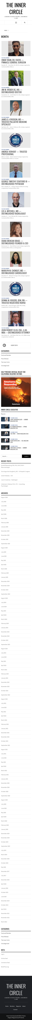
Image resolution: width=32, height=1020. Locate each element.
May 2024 (3, 611)
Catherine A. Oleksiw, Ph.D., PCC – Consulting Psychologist (13, 485)
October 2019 (4, 842)
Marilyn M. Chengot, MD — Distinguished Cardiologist (14, 272)
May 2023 (3, 661)
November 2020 (5, 787)
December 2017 (5, 871)
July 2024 (3, 602)
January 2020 (4, 829)
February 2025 (5, 573)
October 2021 (4, 741)
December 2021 (5, 733)
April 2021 (3, 766)
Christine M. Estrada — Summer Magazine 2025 (18, 448)
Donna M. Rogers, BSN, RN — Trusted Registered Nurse (14, 301)
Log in (2, 954)
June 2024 (3, 606)
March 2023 (4, 670)
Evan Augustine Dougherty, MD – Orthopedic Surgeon (15, 471)
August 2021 (4, 749)
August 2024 (4, 598)
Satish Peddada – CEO (7, 476)
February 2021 (5, 775)
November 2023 (5, 636)
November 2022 (5, 686)
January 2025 (4, 577)
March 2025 (4, 569)
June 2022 (3, 707)
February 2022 (5, 724)
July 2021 (3, 754)
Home (6, 1006)
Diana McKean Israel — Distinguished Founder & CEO (14, 242)
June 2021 (3, 758)
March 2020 (4, 821)
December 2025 (5, 531)
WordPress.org (5, 967)
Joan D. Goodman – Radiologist (9, 480)
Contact (15, 1009)
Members (12, 1006)
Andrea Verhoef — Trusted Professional (14, 153)
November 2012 (5, 917)
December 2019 (5, 833)
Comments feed (5, 962)
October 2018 (4, 863)
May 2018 (3, 867)
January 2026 (4, 527)
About (24, 1006)
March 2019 (4, 854)
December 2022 (5, 682)
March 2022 (4, 720)
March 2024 (4, 619)
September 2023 (5, 644)
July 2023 (3, 653)
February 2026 (5, 522)
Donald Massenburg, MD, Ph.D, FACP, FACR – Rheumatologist (12, 466)
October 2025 (4, 539)
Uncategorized (5, 365)
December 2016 (5, 880)
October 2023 (4, 640)
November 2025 (5, 535)
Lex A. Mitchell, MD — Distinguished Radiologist (13, 212)
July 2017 (3, 875)
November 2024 (5, 585)
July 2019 (3, 850)
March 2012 (4, 922)
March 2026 (4, 518)
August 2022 (4, 699)
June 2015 (3, 896)
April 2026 (3, 514)
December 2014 (5, 901)
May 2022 (3, 712)
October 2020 (4, 791)
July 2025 (3, 552)
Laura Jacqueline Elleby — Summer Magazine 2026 (19, 420)
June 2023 (3, 657)
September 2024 (5, 594)
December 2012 (5, 913)
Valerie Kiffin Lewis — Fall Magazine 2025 (19, 441)
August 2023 (4, 648)
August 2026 (4, 497)
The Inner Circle (16, 8)
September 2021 (5, 745)
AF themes (21, 1017)
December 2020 (5, 783)
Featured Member (5, 57)
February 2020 (5, 825)
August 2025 (4, 548)
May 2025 (3, 560)
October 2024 (4, 590)
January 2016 (4, 888)
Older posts (14, 345)
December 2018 (5, 859)
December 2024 (5, 581)
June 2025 (3, 556)
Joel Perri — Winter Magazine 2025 (19, 434)
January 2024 (4, 627)
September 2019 (5, 846)
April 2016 (3, 884)
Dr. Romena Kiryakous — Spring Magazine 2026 (18, 427)
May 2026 (3, 510)
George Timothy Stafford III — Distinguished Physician (15, 182)
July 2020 (3, 804)
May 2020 (3, 812)
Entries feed (4, 958)
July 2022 (3, 703)
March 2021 (4, 770)
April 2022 (3, 716)
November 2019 (5, 838)
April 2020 (3, 817)
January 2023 (4, 678)
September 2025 (5, 543)
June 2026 (3, 506)
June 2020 (3, 808)
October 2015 (4, 892)
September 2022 (5, 695)
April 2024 (3, 615)
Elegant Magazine (12, 1017)
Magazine (18, 1006)
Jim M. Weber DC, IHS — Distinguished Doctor (11, 91)
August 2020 (4, 800)
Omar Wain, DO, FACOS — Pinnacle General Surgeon (13, 61)
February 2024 (5, 623)
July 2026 (3, 501)
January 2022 (4, 728)
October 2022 (4, 690)
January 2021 (4, 779)
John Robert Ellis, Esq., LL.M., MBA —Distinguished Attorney (15, 331)
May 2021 (3, 762)
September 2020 (5, 796)
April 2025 (3, 564)
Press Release (4, 359)
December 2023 (5, 632)
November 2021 (5, 737)
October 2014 (4, 905)
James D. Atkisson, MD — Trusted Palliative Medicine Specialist (14, 122)
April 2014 (3, 909)
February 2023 (5, 674)
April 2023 (3, 665)
